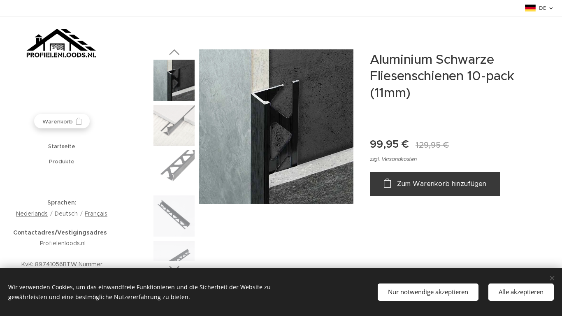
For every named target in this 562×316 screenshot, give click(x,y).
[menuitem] (61, 146)
